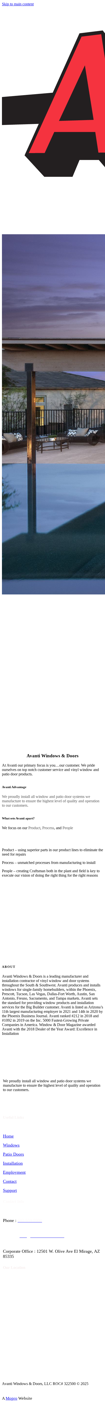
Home (8, 1136)
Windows (11, 1145)
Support (10, 1190)
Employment (14, 1172)
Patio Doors (13, 1154)
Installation (13, 1163)
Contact (10, 1181)
